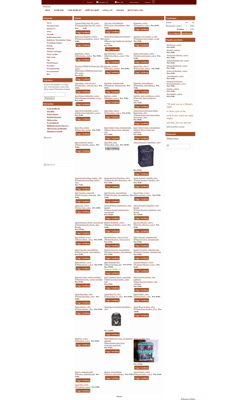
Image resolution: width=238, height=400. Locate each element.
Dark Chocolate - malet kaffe (84, 193)
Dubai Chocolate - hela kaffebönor (86, 250)
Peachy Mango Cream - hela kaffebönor (147, 128)
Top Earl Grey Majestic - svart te (177, 55)
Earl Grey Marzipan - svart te (143, 222)
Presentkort (51, 65)
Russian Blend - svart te (83, 237)
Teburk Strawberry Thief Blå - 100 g (146, 178)
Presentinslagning (53, 68)
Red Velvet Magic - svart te (113, 53)
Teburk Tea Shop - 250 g (142, 338)
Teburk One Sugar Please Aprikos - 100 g (88, 178)
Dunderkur (50, 48)
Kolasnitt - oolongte (111, 66)
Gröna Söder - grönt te (111, 110)
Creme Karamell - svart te (175, 76)
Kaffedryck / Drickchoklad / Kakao (59, 40)
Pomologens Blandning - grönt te (86, 36)
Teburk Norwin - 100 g (141, 294)
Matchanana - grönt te (82, 53)
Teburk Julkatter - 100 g (83, 307)
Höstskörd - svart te (81, 338)
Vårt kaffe (50, 34)
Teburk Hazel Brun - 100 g (84, 294)
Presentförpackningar (54, 43)
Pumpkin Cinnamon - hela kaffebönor (117, 250)
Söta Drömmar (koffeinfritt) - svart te (87, 96)
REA (48, 74)
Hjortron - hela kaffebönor (113, 372)
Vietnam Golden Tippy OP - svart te (87, 23)
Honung (49, 45)
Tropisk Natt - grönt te (141, 66)
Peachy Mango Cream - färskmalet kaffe (117, 128)
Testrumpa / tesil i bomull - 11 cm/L (146, 36)
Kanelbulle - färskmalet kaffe (114, 83)
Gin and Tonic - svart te (141, 193)
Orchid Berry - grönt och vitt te (85, 83)
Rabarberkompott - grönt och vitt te (116, 237)
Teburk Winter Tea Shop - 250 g (144, 307)
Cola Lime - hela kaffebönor (113, 23)
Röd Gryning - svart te (174, 45)
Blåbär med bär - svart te (83, 262)
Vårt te (49, 23)
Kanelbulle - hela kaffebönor (143, 83)
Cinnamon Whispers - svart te (143, 262)
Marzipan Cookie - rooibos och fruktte (88, 277)
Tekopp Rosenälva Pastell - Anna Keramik (89, 222)
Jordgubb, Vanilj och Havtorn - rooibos (147, 96)
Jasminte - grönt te (173, 89)
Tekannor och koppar (54, 51)
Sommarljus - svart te (141, 23)
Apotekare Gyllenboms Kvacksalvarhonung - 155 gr (176, 82)
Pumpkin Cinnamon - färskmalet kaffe (146, 250)
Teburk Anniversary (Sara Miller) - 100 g (147, 142)
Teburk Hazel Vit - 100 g (112, 294)
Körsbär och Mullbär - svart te (114, 222)
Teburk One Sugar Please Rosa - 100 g (117, 178)
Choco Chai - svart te (82, 205)
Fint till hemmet (52, 63)
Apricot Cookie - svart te (142, 372)
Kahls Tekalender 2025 (112, 262)
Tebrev (49, 31)
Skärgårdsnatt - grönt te (174, 94)
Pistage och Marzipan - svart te (177, 71)
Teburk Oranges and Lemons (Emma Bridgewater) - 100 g (146, 111)
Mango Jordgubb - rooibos (84, 142)
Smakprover (51, 28)
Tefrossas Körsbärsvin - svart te (177, 66)
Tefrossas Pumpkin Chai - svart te (178, 60)
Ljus (48, 60)
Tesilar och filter (52, 54)
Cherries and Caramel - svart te (144, 53)
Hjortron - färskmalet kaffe (84, 372)
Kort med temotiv (53, 71)
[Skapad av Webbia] (188, 399)
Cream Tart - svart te (81, 384)
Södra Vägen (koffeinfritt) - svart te (86, 110)
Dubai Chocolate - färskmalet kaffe (145, 237)
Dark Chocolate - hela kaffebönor (115, 193)
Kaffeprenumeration (54, 37)
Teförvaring (51, 57)
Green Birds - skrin (110, 142)
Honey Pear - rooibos (82, 128)
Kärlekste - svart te (110, 96)
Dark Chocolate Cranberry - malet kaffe (117, 277)
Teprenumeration (53, 25)
